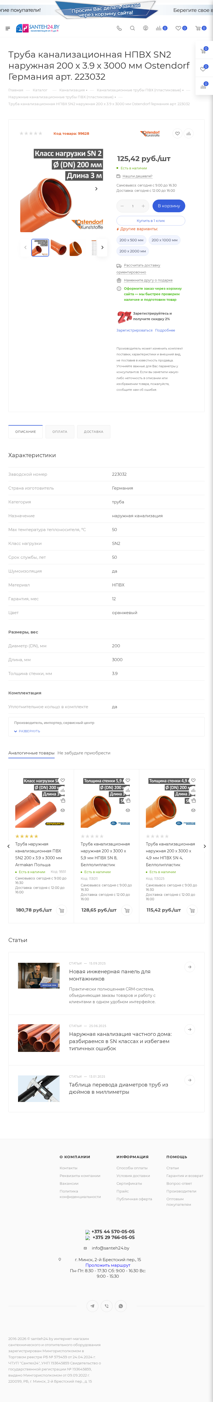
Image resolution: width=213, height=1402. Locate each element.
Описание (25, 432)
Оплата (59, 432)
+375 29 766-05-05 (114, 1237)
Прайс (122, 1191)
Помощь (176, 1157)
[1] (21, 133)
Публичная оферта (134, 1199)
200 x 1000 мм (165, 240)
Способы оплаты (132, 1168)
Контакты (68, 1168)
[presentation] (8, 846)
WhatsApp (121, 1306)
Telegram (92, 1306)
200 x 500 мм (131, 240)
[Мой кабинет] (145, 28)
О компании (75, 1157)
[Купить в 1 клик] (62, 800)
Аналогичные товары (31, 753)
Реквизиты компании (80, 1175)
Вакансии (69, 1183)
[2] (26, 133)
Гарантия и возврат (184, 1175)
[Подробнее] (189, 967)
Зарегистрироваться (134, 330)
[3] (30, 133)
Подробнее (165, 330)
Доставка (93, 432)
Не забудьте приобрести (83, 753)
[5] (40, 133)
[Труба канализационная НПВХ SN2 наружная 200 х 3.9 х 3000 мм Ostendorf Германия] (63, 188)
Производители (181, 1191)
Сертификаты (129, 1183)
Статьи (172, 1168)
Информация (132, 1157)
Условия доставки (133, 1175)
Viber (107, 1306)
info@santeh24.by (110, 1248)
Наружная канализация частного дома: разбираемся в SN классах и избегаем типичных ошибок (120, 1041)
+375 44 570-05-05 (113, 1231)
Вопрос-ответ (179, 1183)
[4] (35, 133)
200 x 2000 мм (133, 251)
